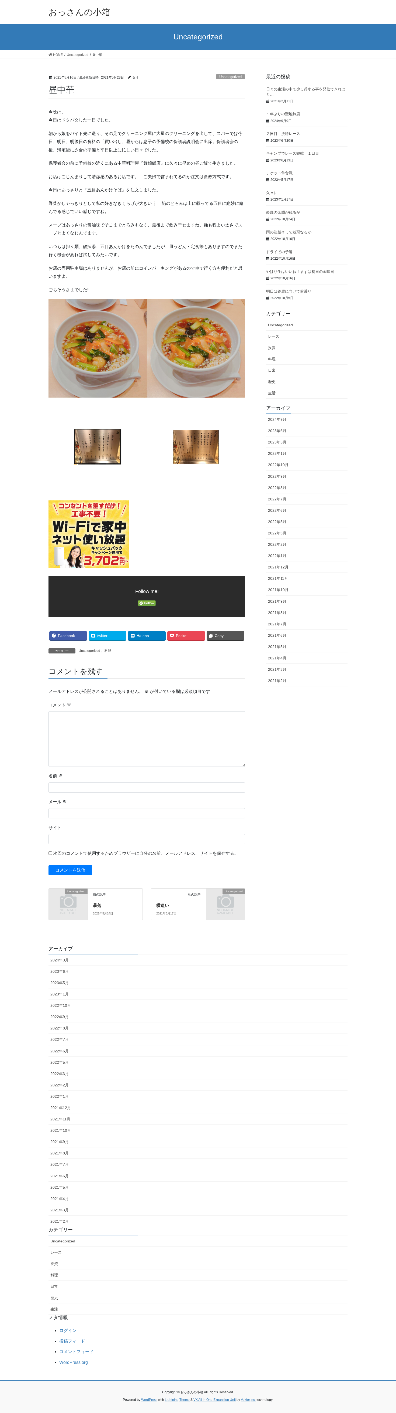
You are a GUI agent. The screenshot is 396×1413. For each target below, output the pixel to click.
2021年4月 (277, 658)
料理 (108, 651)
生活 (272, 393)
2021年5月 (277, 647)
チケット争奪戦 (279, 173)
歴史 (272, 381)
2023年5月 (277, 442)
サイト (54, 827)
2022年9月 (277, 476)
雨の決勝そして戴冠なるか (288, 232)
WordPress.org (73, 1362)
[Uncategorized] (68, 900)
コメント (59, 705)
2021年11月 (278, 578)
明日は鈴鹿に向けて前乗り (288, 291)
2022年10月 (278, 465)
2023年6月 (277, 431)
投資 (272, 347)
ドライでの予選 (279, 252)
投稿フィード (72, 1341)
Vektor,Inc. (248, 1400)
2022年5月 (277, 522)
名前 (55, 776)
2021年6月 (277, 635)
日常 (272, 370)
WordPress (149, 1400)
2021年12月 (278, 567)
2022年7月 (277, 499)
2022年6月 (277, 510)
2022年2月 (277, 544)
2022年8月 (277, 488)
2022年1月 (277, 556)
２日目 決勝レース (283, 133)
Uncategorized (230, 77)
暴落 (97, 905)
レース (273, 336)
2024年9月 (277, 419)
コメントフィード (76, 1351)
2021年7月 (277, 624)
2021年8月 (277, 613)
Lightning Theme (177, 1400)
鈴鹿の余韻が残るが (283, 212)
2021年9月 (277, 601)
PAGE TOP (381, 1366)
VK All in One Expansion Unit (214, 1400)
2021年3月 (277, 669)
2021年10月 (278, 590)
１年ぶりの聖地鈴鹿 (283, 114)
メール (57, 801)
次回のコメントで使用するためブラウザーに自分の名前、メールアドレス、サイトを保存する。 (145, 853)
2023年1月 (277, 453)
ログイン (68, 1330)
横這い (162, 905)
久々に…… (275, 193)
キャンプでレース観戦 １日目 (292, 153)
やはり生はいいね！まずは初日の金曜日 (300, 271)
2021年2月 (277, 681)
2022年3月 (277, 533)
